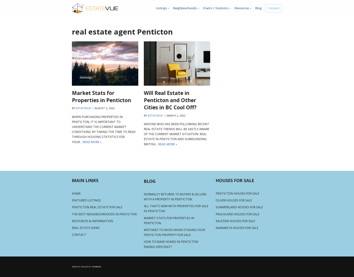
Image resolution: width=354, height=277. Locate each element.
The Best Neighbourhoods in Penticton (104, 214)
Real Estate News (86, 228)
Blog (258, 8)
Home (76, 193)
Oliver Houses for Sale (234, 200)
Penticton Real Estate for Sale (97, 207)
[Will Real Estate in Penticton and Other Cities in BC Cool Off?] (177, 63)
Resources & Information (92, 221)
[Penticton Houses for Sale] (95, 8)
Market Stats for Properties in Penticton (101, 96)
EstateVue (83, 108)
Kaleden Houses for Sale (235, 221)
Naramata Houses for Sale (237, 228)
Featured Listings (86, 200)
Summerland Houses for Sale (239, 207)
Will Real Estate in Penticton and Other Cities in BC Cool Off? (170, 100)
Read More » (92, 142)
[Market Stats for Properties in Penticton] (105, 63)
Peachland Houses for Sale (237, 214)
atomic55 (96, 267)
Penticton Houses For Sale (237, 193)
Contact (274, 8)
